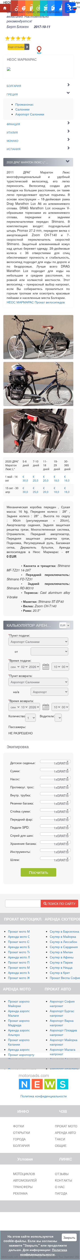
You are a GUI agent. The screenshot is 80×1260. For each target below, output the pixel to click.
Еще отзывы (16, 47)
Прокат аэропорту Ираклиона (21, 1056)
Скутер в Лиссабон (63, 941)
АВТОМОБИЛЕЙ (25, 1180)
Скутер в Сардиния (64, 946)
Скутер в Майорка (63, 936)
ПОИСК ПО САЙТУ (61, 903)
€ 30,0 (25, 478)
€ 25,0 (35, 478)
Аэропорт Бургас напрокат (62, 1013)
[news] (43, 1080)
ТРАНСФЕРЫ (22, 1186)
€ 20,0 (45, 478)
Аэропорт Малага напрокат (62, 1051)
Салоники (22, 109)
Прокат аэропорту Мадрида (21, 1022)
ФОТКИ (18, 1126)
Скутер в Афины (62, 957)
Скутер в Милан (61, 952)
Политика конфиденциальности (43, 1096)
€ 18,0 (56, 478)
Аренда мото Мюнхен (24, 972)
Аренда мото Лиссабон (25, 957)
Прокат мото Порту (22, 962)
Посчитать (38, 872)
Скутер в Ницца (61, 967)
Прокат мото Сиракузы (24, 941)
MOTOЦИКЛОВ (24, 1173)
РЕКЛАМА (20, 1193)
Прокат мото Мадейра (24, 967)
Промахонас (24, 104)
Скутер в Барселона (64, 931)
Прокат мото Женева (23, 977)
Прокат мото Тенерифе (25, 952)
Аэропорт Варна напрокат (62, 1022)
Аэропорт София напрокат (62, 1003)
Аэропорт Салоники (29, 114)
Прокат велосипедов (36, 302)
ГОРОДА (19, 1139)
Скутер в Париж (61, 962)
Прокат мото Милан (22, 931)
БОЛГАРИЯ (21, 1145)
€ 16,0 (67, 478)
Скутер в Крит (60, 972)
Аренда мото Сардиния (25, 936)
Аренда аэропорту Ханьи (26, 1049)
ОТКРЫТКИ (21, 1132)
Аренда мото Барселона (26, 946)
